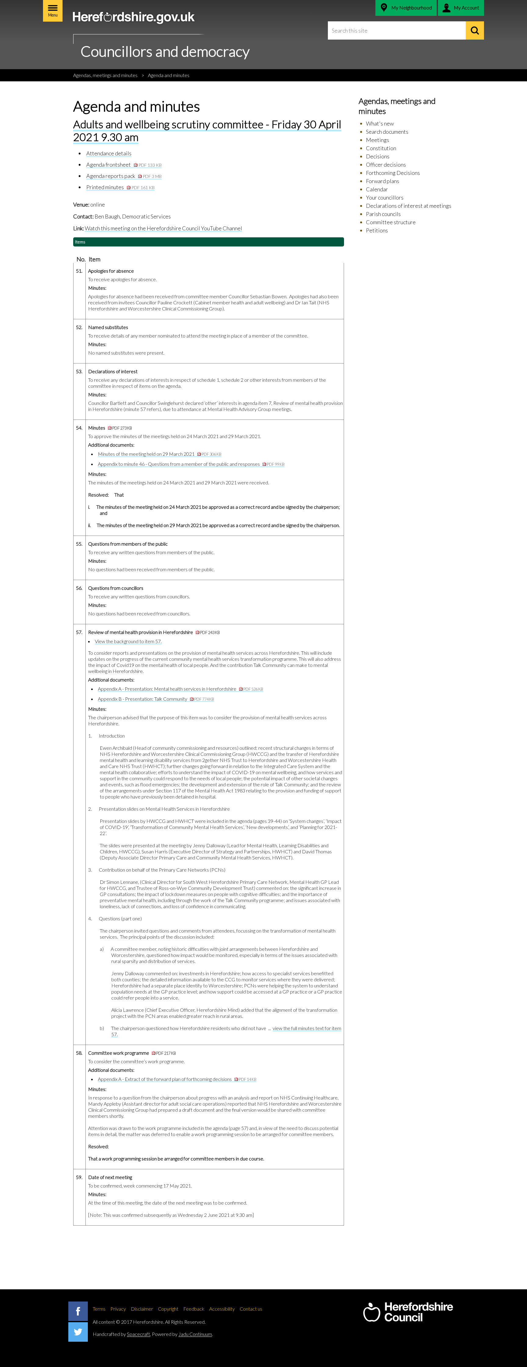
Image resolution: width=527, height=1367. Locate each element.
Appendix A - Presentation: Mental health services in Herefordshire (180, 689)
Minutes (110, 427)
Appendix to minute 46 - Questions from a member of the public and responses (191, 464)
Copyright (168, 1309)
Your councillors (384, 197)
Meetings (377, 139)
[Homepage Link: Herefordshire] (408, 1312)
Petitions (377, 230)
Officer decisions (386, 164)
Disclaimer (142, 1309)
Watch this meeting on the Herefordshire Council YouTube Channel (163, 228)
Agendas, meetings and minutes (105, 75)
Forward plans (382, 181)
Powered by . (182, 1334)
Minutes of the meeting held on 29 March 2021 (159, 454)
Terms (99, 1309)
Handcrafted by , (122, 1334)
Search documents (387, 131)
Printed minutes (120, 187)
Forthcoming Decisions (393, 172)
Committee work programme (132, 1053)
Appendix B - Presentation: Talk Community (156, 699)
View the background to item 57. (128, 641)
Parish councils (383, 214)
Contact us (251, 1309)
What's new (380, 123)
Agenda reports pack (124, 175)
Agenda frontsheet (124, 164)
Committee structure (391, 222)
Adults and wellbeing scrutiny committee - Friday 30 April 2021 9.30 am (207, 130)
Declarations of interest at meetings (408, 205)
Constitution (381, 148)
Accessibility (222, 1309)
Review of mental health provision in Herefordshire (154, 632)
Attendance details (108, 153)
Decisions (377, 156)
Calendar (377, 189)
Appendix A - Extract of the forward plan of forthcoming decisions (177, 1079)
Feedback (193, 1309)
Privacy (118, 1309)
